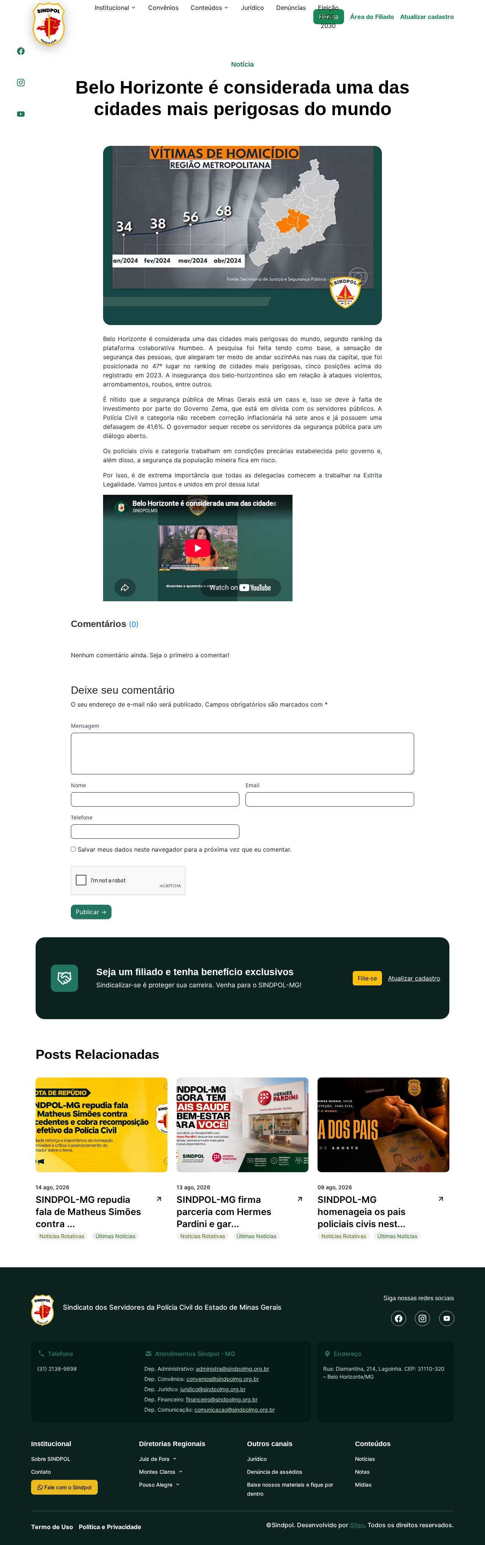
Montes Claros (157, 1471)
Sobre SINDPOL (50, 1459)
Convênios (163, 7)
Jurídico (252, 7)
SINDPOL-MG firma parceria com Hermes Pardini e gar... (224, 1211)
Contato (41, 1471)
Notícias (365, 1459)
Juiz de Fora (154, 1459)
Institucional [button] (112, 7)
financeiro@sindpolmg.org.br (222, 1399)
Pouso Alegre (155, 1484)
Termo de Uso (52, 1527)
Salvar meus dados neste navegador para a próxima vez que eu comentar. (184, 849)
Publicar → (91, 912)
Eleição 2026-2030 (328, 17)
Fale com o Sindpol (67, 1487)
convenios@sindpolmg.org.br (222, 1379)
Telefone (81, 817)
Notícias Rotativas (61, 1236)
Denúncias (291, 7)
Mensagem (85, 725)
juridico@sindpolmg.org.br (213, 1389)
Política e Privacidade (110, 1527)
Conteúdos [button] (206, 7)
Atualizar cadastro (427, 16)
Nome (78, 785)
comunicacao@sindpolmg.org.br (234, 1409)
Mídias (363, 1484)
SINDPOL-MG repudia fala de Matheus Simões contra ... (88, 1211)
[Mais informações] (158, 1198)
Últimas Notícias (115, 1236)
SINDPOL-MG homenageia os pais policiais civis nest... (361, 1211)
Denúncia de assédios (274, 1471)
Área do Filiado (372, 16)
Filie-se (367, 978)
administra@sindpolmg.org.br (232, 1368)
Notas (362, 1471)
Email (253, 785)
